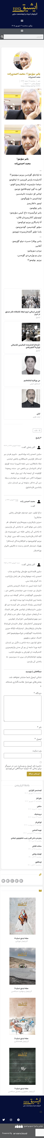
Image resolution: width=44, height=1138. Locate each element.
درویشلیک (38, 814)
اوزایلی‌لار (38, 822)
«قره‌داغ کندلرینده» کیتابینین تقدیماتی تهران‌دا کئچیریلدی (25, 346)
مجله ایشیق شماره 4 (21, 938)
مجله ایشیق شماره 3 (21, 988)
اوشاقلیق (38, 862)
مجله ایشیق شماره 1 (21, 1088)
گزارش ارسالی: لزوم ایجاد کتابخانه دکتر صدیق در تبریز (22, 313)
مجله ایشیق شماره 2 (21, 1038)
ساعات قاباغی (37, 846)
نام (39, 727)
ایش (38, 413)
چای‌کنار (39, 798)
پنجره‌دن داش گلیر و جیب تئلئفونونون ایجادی (26, 838)
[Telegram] (18, 1119)
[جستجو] (2, 36)
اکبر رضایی (31, 447)
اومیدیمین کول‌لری (35, 790)
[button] (22, 21)
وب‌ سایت (37, 751)
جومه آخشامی (37, 830)
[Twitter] (3, 1119)
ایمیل (37, 739)
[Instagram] (11, 1119)
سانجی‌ (39, 806)
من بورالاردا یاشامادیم (32, 380)
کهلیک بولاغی (37, 854)
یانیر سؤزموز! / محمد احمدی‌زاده (23, 74)
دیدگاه (37, 693)
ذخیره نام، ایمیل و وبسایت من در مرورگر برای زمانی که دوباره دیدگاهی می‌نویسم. (23, 767)
